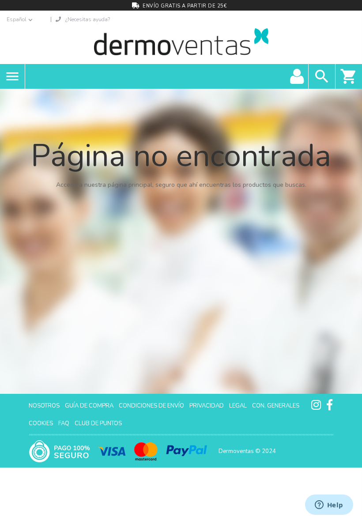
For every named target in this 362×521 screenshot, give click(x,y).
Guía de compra (89, 406)
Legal (238, 406)
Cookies (41, 423)
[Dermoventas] (181, 44)
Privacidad (206, 406)
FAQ (63, 423)
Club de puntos (98, 423)
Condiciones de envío (151, 406)
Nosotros (44, 406)
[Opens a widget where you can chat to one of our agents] (329, 506)
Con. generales (275, 406)
